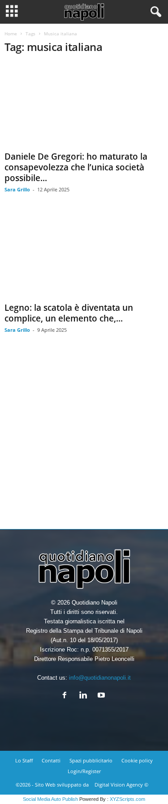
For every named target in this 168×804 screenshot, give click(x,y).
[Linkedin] (85, 696)
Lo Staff (24, 760)
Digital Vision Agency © (121, 784)
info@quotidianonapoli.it (100, 677)
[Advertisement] (84, 438)
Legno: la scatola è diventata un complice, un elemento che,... (68, 313)
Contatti (51, 760)
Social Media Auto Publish (50, 799)
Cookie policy (137, 760)
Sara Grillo (17, 189)
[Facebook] (66, 696)
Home (10, 33)
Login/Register (84, 771)
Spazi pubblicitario (90, 760)
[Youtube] (102, 696)
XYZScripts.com (127, 799)
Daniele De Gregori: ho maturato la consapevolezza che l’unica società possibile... (75, 167)
